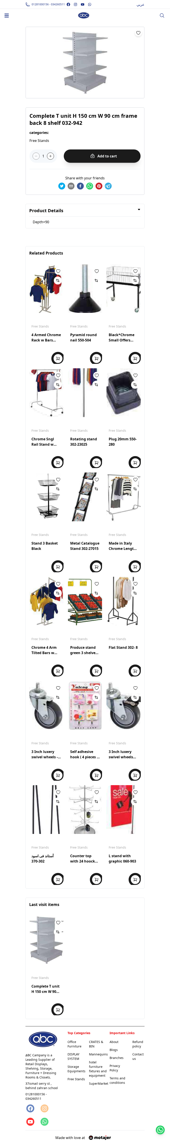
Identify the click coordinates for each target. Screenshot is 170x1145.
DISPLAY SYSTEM (73, 1056)
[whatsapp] (89, 186)
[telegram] (108, 186)
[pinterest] (98, 186)
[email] (71, 186)
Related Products (46, 253)
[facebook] (80, 186)
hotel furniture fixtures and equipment (98, 1069)
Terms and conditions (117, 1080)
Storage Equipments (76, 1069)
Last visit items (44, 904)
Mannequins (98, 1054)
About (114, 1042)
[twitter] (61, 186)
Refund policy (137, 1044)
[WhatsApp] (44, 1122)
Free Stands (40, 326)
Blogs (114, 1050)
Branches (117, 1058)
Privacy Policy (115, 1068)
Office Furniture (74, 1044)
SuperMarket (98, 1083)
